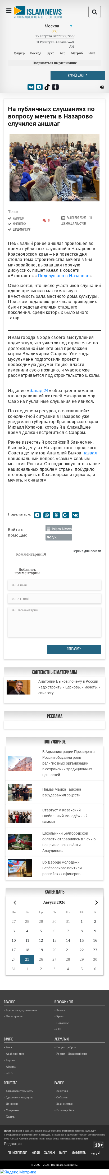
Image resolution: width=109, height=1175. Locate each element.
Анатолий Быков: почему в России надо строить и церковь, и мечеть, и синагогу (69, 687)
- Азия (8, 1047)
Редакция (13, 1143)
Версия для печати (87, 551)
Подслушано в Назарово (64, 276)
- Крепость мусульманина (20, 1010)
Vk (54, 537)
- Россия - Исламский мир (70, 1053)
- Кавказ (59, 1010)
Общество (10, 1083)
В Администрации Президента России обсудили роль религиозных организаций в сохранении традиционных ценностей (68, 763)
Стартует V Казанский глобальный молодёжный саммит (65, 816)
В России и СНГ (63, 1002)
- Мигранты (11, 1110)
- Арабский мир (14, 1053)
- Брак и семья (63, 1103)
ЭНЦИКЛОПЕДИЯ (17, 1153)
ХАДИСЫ (49, 1153)
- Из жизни (11, 1103)
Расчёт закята (77, 76)
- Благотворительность (18, 1090)
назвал (90, 453)
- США (8, 1072)
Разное (59, 1083)
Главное (9, 1002)
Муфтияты (79, 1153)
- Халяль (9, 1116)
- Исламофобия (64, 1110)
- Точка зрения (13, 1016)
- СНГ (58, 1029)
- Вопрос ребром (65, 1047)
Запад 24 (39, 390)
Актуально (61, 1040)
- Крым (58, 1016)
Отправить (74, 649)
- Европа (9, 1060)
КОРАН (36, 1153)
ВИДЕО (63, 1153)
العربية (96, 1153)
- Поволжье (61, 1022)
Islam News (62, 529)
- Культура (61, 1090)
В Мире (8, 1040)
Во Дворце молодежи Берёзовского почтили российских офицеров (62, 868)
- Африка (10, 1066)
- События (60, 1097)
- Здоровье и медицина (18, 1097)
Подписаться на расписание (55, 63)
